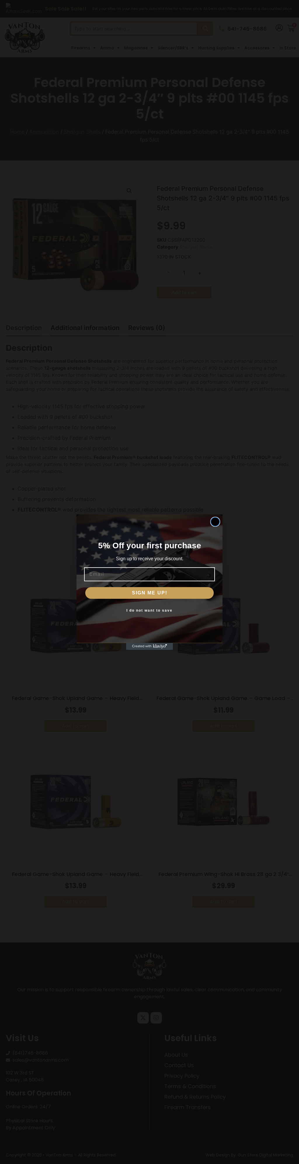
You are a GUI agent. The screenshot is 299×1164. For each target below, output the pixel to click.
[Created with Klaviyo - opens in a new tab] (149, 646)
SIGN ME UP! (149, 592)
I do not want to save (149, 610)
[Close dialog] (215, 521)
